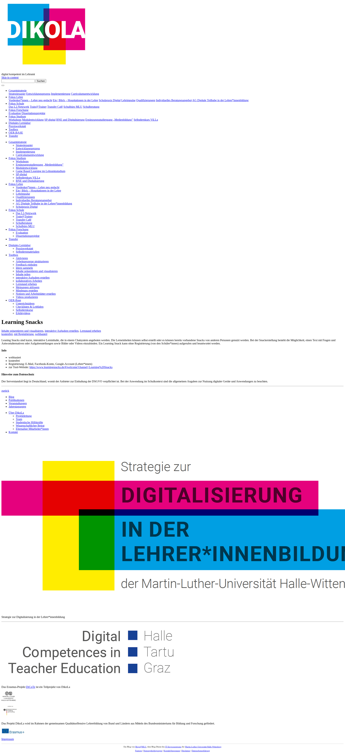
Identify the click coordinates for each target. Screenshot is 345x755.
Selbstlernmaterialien (27, 251)
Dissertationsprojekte (33, 113)
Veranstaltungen (18, 403)
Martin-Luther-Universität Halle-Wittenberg (203, 747)
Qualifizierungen (145, 100)
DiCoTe (30, 686)
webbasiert (41, 334)
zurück (5, 390)
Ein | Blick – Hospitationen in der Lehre (75, 100)
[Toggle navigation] (2, 85)
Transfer (13, 135)
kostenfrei (7, 334)
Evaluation (15, 113)
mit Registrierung (24, 334)
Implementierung (60, 93)
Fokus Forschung (18, 110)
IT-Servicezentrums (173, 747)
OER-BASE (16, 132)
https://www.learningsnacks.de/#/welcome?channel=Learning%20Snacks (70, 367)
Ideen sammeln (24, 267)
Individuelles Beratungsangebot (174, 100)
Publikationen (16, 400)
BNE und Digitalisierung (70, 119)
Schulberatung (91, 106)
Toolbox (13, 129)
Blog (11, 396)
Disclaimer (185, 751)
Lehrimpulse (128, 100)
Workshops (15, 119)
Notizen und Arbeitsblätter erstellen (36, 293)
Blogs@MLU (140, 747)
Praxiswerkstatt (17, 126)
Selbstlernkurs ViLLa (146, 119)
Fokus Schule (16, 103)
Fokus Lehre (16, 97)
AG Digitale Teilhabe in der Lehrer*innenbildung (220, 100)
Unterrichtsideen (25, 303)
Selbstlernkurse (24, 309)
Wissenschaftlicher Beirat (30, 425)
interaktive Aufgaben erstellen (33, 277)
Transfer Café (55, 106)
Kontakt (13, 432)
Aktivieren (22, 258)
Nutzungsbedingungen (152, 751)
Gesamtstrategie (18, 90)
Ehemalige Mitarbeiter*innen (32, 428)
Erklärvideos (23, 313)
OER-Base (15, 300)
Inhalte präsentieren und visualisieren (37, 271)
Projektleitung (24, 415)
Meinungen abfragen (27, 287)
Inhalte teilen (23, 274)
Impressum (7, 739)
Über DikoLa (16, 412)
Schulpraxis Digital (110, 100)
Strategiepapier (17, 93)
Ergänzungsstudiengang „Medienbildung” (109, 119)
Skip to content (10, 77)
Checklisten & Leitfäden (29, 306)
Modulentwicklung (33, 119)
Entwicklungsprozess (38, 93)
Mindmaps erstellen (27, 290)
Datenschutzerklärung (201, 751)
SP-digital (50, 119)
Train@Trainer (38, 106)
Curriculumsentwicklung (85, 93)
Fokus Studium (17, 116)
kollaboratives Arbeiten (29, 280)
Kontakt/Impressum (172, 751)
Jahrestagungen (17, 406)
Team (19, 419)
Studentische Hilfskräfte (29, 422)
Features (138, 751)
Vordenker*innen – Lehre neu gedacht (30, 100)
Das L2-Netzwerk (19, 106)
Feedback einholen (26, 264)
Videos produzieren (27, 297)
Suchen (41, 81)
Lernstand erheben (26, 284)
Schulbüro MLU (72, 106)
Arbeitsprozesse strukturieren (32, 261)
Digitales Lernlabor (20, 122)
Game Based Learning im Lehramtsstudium (40, 171)
